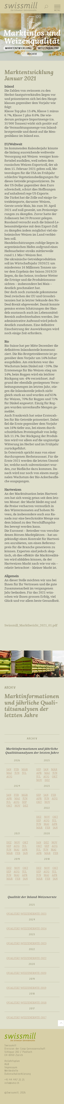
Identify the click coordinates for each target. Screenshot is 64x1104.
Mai (9, 773)
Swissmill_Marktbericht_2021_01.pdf (30, 625)
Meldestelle (11, 1070)
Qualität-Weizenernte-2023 (26, 943)
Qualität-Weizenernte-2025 (26, 913)
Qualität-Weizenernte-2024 (26, 928)
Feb (16, 769)
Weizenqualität (48, 48)
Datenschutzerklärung (17, 1073)
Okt (54, 776)
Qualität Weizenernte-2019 (26, 988)
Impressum (10, 1067)
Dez (47, 780)
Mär (25, 769)
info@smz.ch (11, 1083)
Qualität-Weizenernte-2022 (26, 958)
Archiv (32, 54)
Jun (17, 773)
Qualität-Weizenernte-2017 (26, 1017)
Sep (38, 769)
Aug (9, 776)
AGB (6, 1064)
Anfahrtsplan (12, 1061)
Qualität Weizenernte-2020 (26, 973)
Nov (39, 780)
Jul (24, 773)
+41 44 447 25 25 (14, 1079)
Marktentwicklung (18, 48)
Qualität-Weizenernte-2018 (26, 1002)
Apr (39, 773)
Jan (8, 769)
